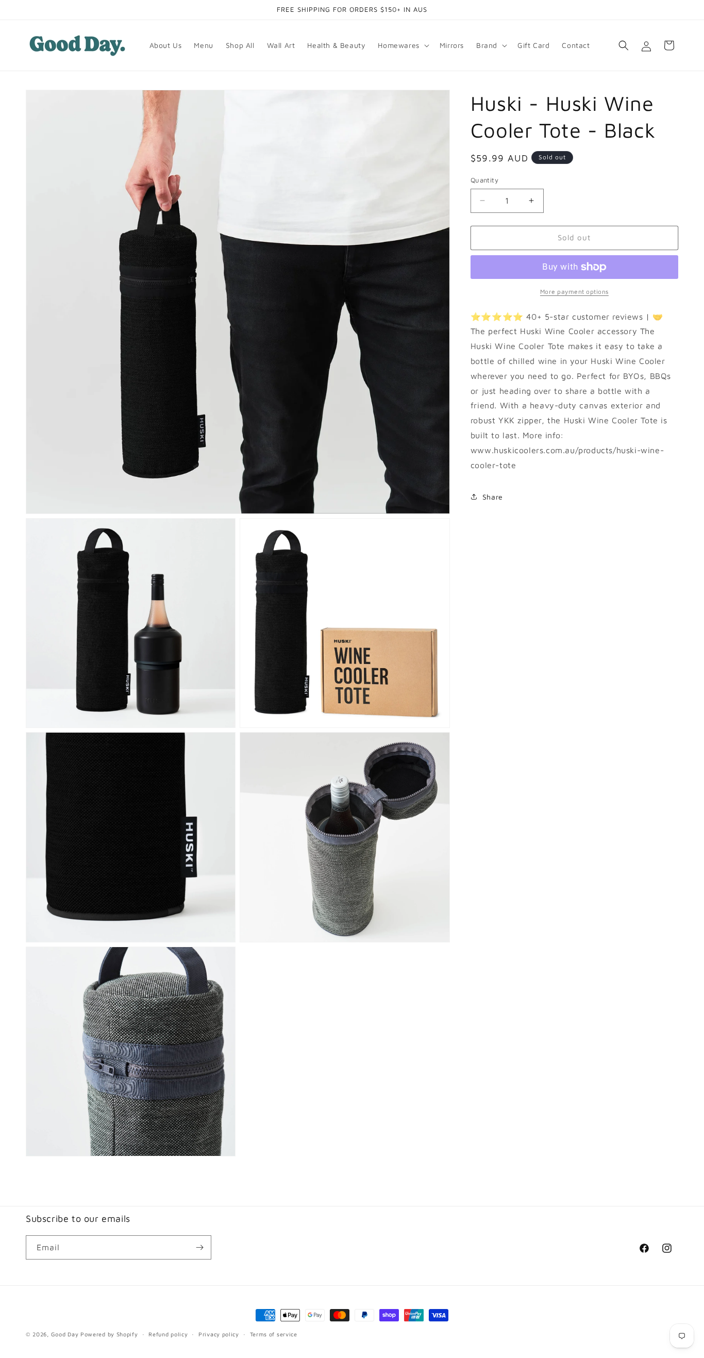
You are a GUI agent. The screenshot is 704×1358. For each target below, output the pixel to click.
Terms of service (273, 1333)
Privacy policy (218, 1333)
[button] (402, 45)
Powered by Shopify (109, 1334)
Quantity (484, 180)
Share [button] (492, 496)
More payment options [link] (574, 291)
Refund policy (168, 1333)
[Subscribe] (199, 1247)
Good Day (65, 1334)
